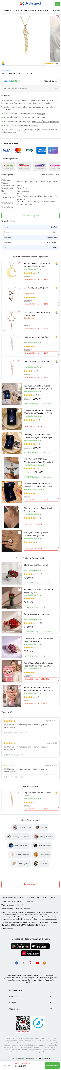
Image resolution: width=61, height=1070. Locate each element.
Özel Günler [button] (14, 1009)
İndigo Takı (5, 70)
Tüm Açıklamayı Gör (30, 215)
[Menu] (3, 3)
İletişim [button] (12, 1002)
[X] (24, 962)
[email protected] (26, 901)
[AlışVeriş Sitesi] (57, 4)
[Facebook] (17, 962)
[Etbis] (23, 1024)
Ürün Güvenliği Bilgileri (50, 174)
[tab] (30, 990)
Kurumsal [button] (13, 996)
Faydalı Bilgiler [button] (16, 990)
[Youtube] (37, 962)
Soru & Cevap (51, 81)
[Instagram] (30, 962)
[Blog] (44, 962)
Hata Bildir (31, 884)
